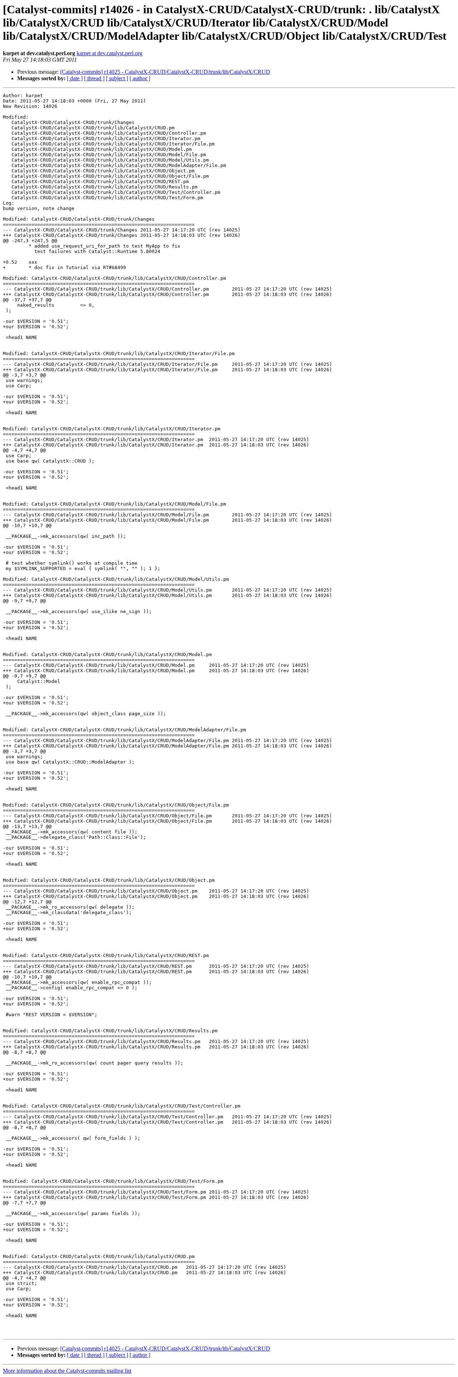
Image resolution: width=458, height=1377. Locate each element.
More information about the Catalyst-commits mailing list (67, 1371)
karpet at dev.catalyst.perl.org (109, 53)
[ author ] (140, 78)
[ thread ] (94, 78)
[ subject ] (117, 78)
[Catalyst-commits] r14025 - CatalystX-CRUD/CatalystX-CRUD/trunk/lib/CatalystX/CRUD (165, 72)
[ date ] (75, 78)
